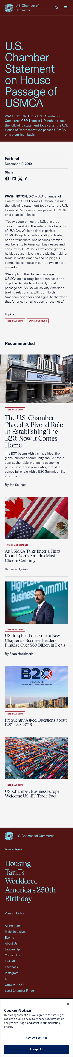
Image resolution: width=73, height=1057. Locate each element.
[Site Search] (56, 7)
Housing (18, 863)
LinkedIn (11, 961)
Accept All (36, 1049)
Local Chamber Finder (20, 991)
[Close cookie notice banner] (68, 1003)
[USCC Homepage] (36, 836)
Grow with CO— (15, 985)
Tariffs (15, 872)
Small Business (38, 321)
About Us (11, 943)
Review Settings (36, 1038)
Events (9, 937)
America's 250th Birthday (30, 894)
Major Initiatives (15, 932)
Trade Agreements (18, 545)
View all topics (14, 913)
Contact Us (12, 955)
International (15, 321)
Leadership (12, 949)
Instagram (11, 973)
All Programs (13, 926)
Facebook (11, 967)
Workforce (21, 881)
